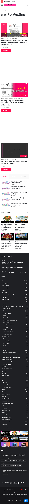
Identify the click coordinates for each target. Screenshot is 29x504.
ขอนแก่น (22, 455)
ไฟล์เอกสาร (4, 424)
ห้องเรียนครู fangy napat (7, 403)
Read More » (6, 50)
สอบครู (3, 380)
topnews (5, 283)
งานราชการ (4, 350)
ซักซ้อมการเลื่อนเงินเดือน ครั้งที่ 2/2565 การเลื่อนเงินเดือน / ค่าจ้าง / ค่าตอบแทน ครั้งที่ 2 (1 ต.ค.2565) (14, 43)
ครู (9, 494)
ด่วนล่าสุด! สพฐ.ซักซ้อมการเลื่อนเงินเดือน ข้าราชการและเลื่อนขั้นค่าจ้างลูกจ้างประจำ (13, 103)
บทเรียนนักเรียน (6, 301)
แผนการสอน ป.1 (5, 474)
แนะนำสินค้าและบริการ (7, 419)
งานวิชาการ (4, 366)
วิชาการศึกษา (6, 318)
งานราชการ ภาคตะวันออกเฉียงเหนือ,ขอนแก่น (11, 460)
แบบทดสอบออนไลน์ (23, 468)
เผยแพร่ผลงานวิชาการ (7, 417)
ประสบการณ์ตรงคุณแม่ (7, 368)
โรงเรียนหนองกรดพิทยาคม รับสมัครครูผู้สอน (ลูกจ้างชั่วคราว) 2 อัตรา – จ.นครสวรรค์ (21, 244)
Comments (23, 176)
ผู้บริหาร (12, 494)
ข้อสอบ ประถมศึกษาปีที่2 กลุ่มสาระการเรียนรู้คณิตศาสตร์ (19, 181)
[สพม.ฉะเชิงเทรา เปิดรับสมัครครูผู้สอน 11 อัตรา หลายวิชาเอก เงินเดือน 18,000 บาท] (7, 219)
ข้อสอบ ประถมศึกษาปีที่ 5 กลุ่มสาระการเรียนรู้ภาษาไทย (19, 204)
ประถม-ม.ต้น (6, 304)
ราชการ (23, 460)
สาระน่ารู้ (5, 288)
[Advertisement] (14, 66)
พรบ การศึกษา (6, 308)
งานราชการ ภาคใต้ (7, 361)
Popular (5, 176)
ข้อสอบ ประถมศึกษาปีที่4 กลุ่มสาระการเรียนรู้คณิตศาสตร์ (19, 198)
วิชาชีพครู (4, 373)
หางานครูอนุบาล (7, 364)
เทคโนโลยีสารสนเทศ (6, 415)
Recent (14, 176)
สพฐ (3, 463)
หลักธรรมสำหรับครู (6, 394)
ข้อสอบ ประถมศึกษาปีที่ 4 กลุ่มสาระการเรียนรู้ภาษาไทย (19, 193)
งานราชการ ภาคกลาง (8, 355)
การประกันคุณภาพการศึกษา (11, 320)
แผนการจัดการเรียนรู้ (6, 421)
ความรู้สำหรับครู (8, 329)
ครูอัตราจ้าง (6, 385)
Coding (5, 292)
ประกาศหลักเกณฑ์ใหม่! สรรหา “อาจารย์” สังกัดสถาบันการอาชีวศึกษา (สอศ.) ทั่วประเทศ (6, 244)
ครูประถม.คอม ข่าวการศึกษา (7, 98)
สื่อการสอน (4, 391)
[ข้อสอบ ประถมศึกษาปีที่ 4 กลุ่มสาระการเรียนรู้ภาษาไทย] (6, 194)
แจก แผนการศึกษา (13, 468)
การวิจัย (6, 327)
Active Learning (5, 455)
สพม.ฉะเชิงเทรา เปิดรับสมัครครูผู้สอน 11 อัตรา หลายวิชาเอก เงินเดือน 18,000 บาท (6, 227)
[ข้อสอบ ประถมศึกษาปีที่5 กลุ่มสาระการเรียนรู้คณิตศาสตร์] (6, 188)
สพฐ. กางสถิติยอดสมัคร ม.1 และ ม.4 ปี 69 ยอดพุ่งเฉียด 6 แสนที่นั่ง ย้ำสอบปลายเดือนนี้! (21, 227)
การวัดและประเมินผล (9, 325)
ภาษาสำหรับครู (8, 334)
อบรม (3, 405)
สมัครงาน (7, 463)
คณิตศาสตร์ (6, 299)
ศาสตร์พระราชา (5, 375)
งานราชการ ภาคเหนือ (8, 359)
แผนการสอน (6, 343)
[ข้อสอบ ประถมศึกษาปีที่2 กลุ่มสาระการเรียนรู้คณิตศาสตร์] (6, 182)
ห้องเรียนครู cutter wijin (7, 401)
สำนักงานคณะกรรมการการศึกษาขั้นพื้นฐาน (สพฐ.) (11, 465)
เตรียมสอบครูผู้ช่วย (6, 410)
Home (3, 10)
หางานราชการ (24, 494)
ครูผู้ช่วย (5, 382)
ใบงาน (4, 345)
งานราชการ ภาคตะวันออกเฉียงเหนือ (11, 357)
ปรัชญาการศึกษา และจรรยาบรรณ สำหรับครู (13, 306)
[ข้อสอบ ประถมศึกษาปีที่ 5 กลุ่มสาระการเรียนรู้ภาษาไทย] (6, 205)
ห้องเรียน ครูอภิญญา (6, 398)
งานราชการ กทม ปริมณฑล (9, 352)
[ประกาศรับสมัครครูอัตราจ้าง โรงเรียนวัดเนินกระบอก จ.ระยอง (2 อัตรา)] (23, 439)
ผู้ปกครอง (4, 371)
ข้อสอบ (5, 297)
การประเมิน (7, 322)
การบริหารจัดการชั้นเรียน (9, 294)
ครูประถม (4, 290)
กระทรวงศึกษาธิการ (14, 455)
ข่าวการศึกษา (5, 38)
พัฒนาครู (5, 311)
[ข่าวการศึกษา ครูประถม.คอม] (10, 5)
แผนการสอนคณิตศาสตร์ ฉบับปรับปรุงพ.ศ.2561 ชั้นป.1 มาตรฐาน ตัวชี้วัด (14, 471)
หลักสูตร (4, 396)
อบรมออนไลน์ (4, 468)
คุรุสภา (14, 457)
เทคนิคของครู (5, 412)
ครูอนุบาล (4, 348)
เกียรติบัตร (5, 408)
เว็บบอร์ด (14, 497)
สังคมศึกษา (5, 338)
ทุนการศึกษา (6, 285)
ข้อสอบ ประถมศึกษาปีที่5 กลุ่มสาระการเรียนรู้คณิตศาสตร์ (19, 187)
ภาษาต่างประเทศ (7, 313)
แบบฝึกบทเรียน (6, 341)
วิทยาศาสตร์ (6, 336)
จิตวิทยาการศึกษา (8, 331)
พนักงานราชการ (7, 387)
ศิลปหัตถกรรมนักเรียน (7, 378)
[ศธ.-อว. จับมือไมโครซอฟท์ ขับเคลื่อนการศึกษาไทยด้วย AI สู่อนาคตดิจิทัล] (14, 444)
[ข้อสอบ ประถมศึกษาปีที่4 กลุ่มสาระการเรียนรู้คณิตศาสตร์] (6, 199)
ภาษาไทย (5, 315)
